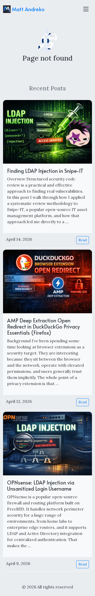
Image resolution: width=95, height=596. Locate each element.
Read (83, 240)
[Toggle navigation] (86, 9)
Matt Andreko (28, 9)
